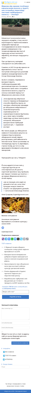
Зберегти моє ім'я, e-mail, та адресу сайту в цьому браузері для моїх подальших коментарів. (15, 336)
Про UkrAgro (9, 383)
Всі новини (9, 352)
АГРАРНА (8, 359)
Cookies (22, 386)
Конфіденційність (17, 383)
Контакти (17, 386)
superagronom (7, 231)
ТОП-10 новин (10, 355)
